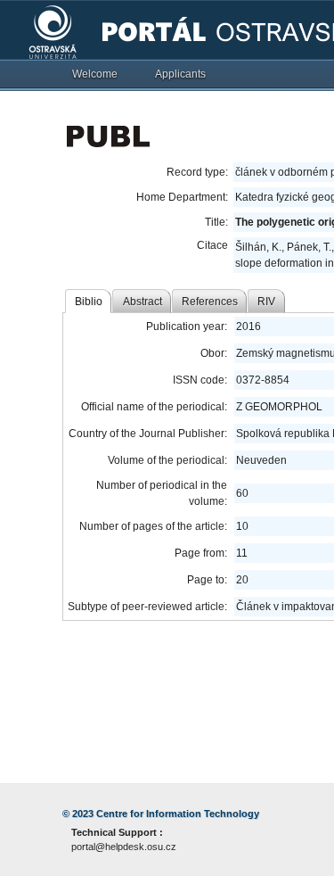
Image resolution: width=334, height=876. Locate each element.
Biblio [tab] (88, 301)
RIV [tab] (266, 301)
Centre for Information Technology (177, 813)
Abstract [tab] (142, 301)
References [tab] (210, 301)
